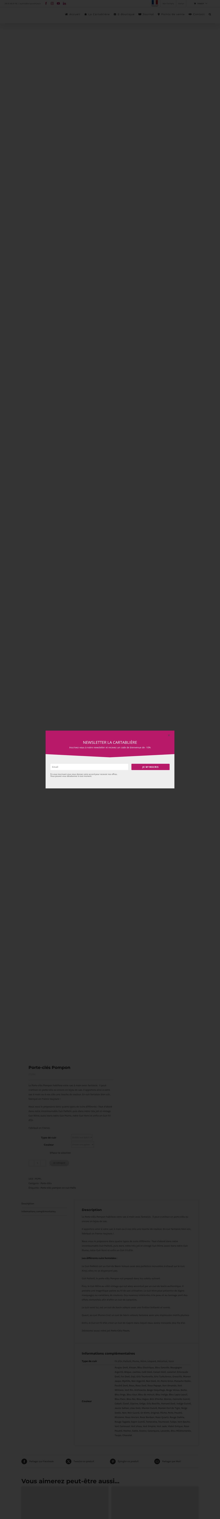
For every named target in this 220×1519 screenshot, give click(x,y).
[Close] (169, 735)
